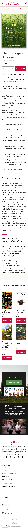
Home (3, 9)
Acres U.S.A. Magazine (8, 470)
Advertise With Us (7, 479)
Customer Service (7, 492)
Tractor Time (14, 382)
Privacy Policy (6, 476)
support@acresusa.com (9, 509)
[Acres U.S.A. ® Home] (12, 3)
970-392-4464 (6, 505)
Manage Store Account (8, 489)
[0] (25, 3)
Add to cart (7, 320)
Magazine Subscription (9, 486)
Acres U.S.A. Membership (9, 473)
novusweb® (18, 526)
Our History (5, 468)
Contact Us (5, 494)
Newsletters (5, 497)
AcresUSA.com (6, 465)
